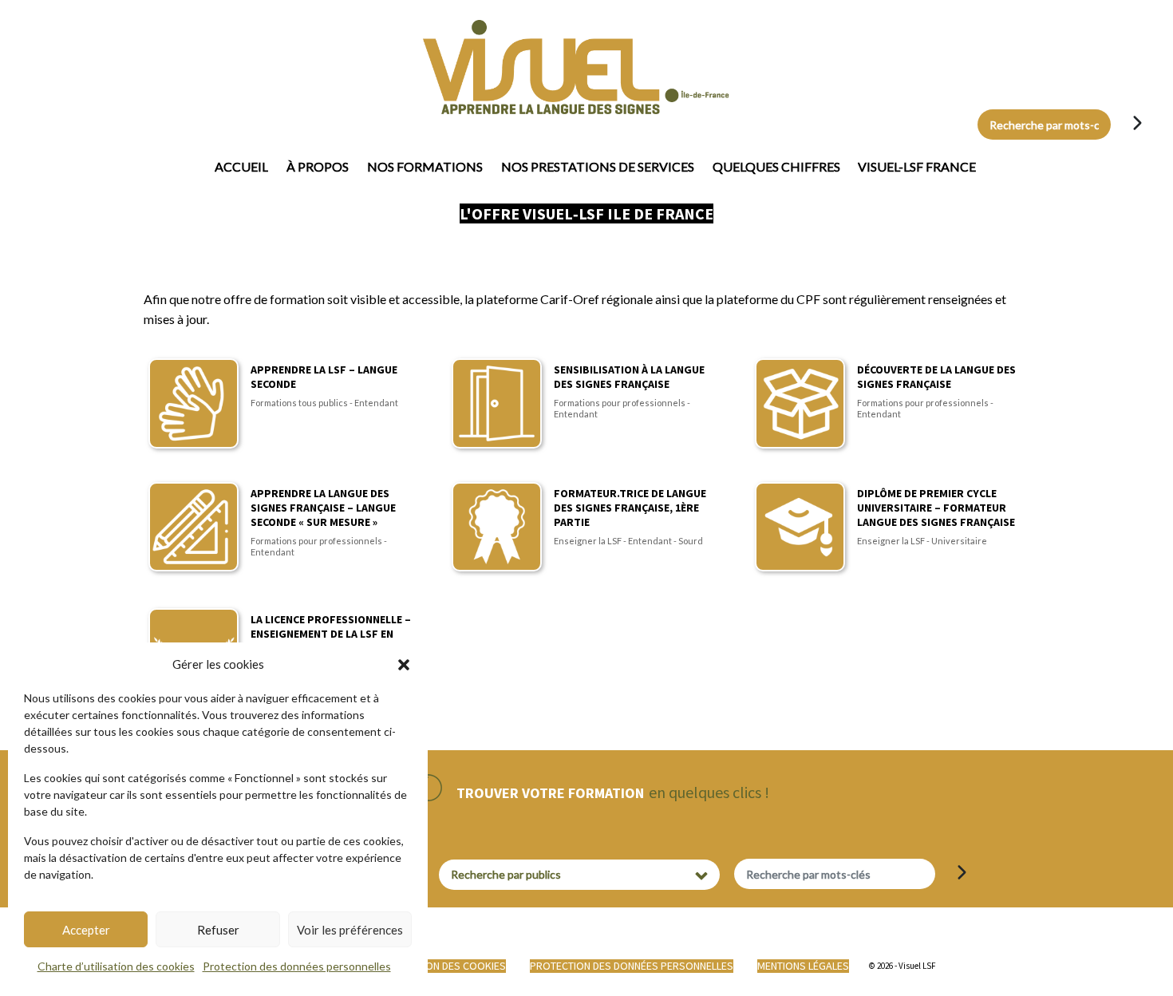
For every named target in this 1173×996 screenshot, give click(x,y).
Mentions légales (803, 965)
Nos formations (425, 166)
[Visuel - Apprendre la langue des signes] (489, 67)
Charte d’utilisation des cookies (116, 966)
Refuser (218, 930)
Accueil (241, 166)
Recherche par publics (506, 874)
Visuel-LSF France (917, 166)
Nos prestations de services (597, 166)
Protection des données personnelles (297, 966)
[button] (404, 664)
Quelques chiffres (776, 166)
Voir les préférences (350, 930)
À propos (317, 166)
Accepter (86, 930)
